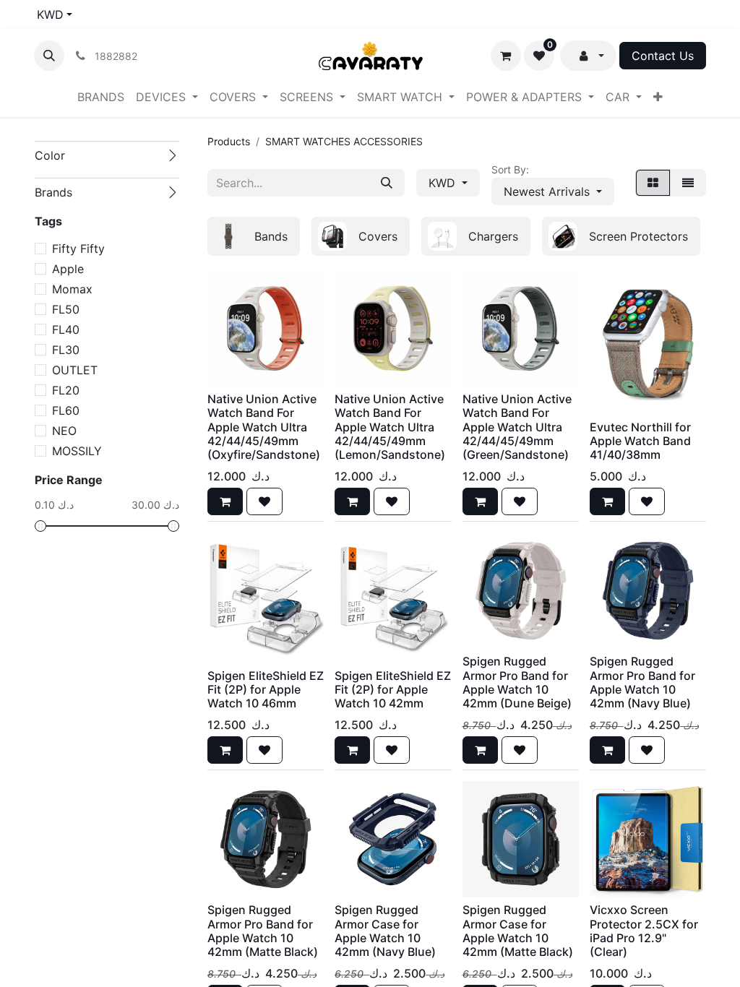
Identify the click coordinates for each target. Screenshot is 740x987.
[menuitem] (101, 96)
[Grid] (653, 183)
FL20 (65, 390)
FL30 (65, 349)
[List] (688, 183)
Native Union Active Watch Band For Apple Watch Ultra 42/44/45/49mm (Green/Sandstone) (517, 427)
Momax (72, 289)
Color (50, 155)
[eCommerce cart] (506, 55)
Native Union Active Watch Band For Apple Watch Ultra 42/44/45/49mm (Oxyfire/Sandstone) (263, 427)
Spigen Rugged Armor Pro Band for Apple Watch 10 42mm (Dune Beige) (517, 682)
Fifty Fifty (78, 248)
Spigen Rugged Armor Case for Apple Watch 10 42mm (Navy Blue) (385, 930)
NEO (64, 430)
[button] (49, 55)
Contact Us (663, 55)
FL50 (65, 309)
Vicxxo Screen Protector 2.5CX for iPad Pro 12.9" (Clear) (644, 930)
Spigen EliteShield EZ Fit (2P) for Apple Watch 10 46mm (265, 689)
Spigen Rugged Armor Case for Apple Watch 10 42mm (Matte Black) (517, 930)
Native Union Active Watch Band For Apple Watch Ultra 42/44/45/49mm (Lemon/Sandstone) (390, 427)
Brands (53, 192)
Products (228, 141)
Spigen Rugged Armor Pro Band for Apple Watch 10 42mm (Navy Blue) (642, 682)
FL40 (65, 329)
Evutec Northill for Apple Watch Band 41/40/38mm (640, 441)
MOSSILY (77, 451)
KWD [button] (444, 183)
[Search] (387, 183)
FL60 (65, 410)
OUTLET (75, 370)
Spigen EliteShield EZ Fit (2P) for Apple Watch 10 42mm (393, 689)
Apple (68, 269)
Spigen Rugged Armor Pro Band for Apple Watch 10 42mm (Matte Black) (262, 930)
